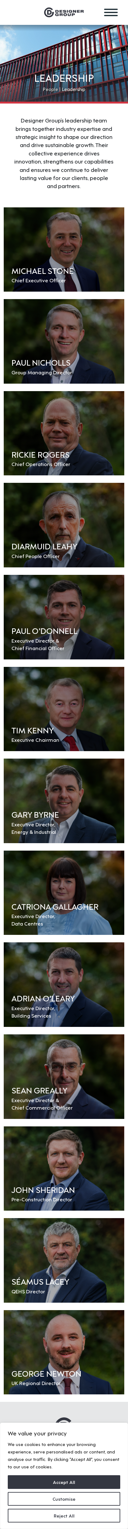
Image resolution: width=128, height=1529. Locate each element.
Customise (64, 1498)
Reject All (64, 1515)
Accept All (64, 1482)
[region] (64, 1476)
